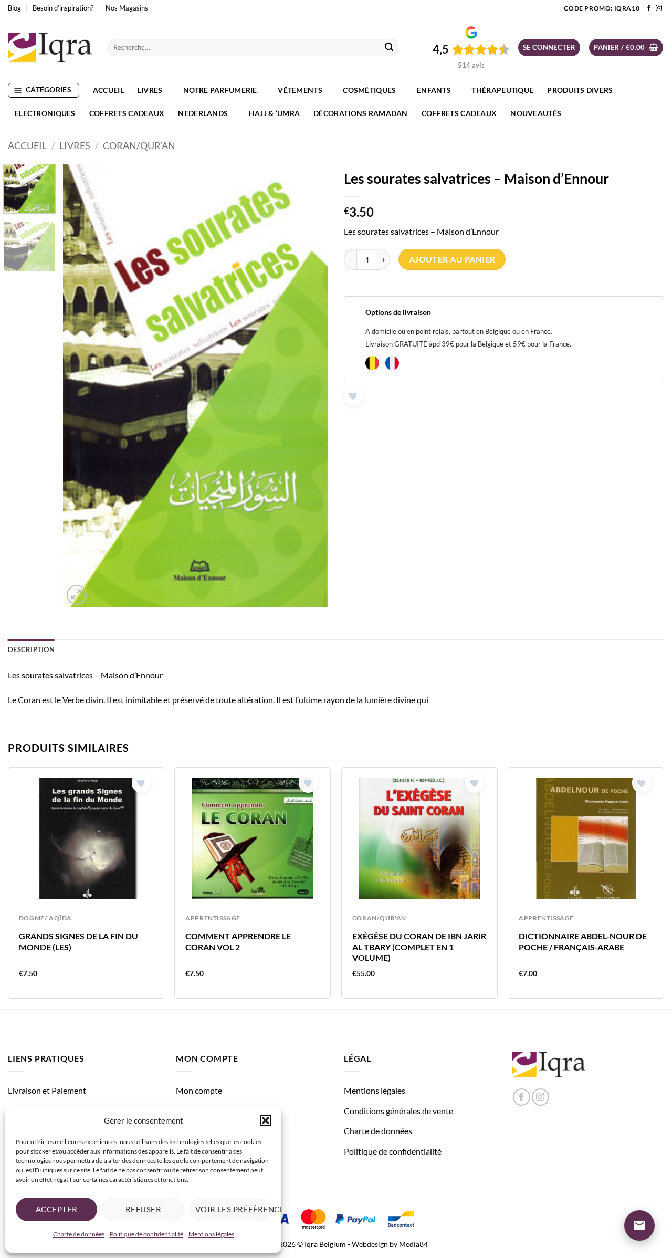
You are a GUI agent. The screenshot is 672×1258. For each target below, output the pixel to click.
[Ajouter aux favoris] (353, 395)
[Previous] (81, 385)
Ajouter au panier (452, 259)
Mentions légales (211, 1234)
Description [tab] (31, 649)
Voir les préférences (233, 1209)
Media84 (413, 1244)
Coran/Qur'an (139, 145)
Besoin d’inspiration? (63, 8)
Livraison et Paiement (47, 1090)
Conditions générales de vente (398, 1111)
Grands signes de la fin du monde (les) (78, 941)
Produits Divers (580, 90)
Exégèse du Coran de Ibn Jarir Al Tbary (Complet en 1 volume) (419, 947)
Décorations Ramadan (360, 113)
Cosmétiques (369, 90)
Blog (14, 8)
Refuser (143, 1209)
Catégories (48, 89)
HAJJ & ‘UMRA (274, 113)
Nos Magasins (127, 8)
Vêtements (300, 90)
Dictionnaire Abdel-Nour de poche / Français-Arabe (583, 941)
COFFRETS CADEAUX (459, 113)
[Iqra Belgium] (50, 47)
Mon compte (199, 1090)
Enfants (434, 90)
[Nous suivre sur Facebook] (649, 8)
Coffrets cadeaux (127, 113)
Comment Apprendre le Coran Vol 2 (238, 941)
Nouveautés (535, 113)
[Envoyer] (389, 48)
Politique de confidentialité (146, 1234)
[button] (265, 1120)
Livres (150, 90)
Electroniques (45, 113)
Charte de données (78, 1234)
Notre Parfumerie (220, 90)
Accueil (108, 90)
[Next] (309, 385)
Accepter (57, 1209)
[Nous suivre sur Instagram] (659, 8)
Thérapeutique (502, 90)
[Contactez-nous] (639, 1225)
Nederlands (203, 113)
